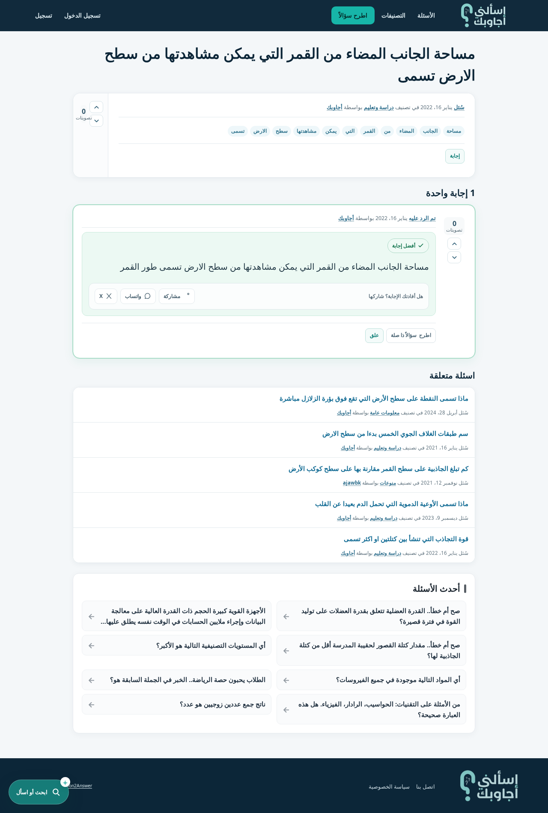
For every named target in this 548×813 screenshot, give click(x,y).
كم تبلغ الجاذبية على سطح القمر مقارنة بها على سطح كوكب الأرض (378, 468)
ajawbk (352, 482)
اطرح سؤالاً (353, 15)
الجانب (430, 131)
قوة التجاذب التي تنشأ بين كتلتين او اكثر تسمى (406, 538)
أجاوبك (344, 412)
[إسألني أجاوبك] (483, 15)
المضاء (406, 131)
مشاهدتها (306, 131)
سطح (282, 131)
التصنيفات (393, 15)
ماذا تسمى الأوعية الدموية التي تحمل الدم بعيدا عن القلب (391, 503)
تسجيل (43, 15)
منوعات (388, 482)
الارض (260, 131)
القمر (369, 131)
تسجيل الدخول (82, 15)
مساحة (454, 131)
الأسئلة (426, 15)
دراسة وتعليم (379, 107)
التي (349, 131)
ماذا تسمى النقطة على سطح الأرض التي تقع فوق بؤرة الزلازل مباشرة (374, 398)
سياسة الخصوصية (389, 786)
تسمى (237, 131)
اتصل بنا (425, 786)
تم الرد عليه (422, 218)
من (387, 131)
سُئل (459, 107)
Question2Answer (73, 786)
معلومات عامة (384, 412)
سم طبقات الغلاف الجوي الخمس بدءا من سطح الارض (395, 433)
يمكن (331, 131)
